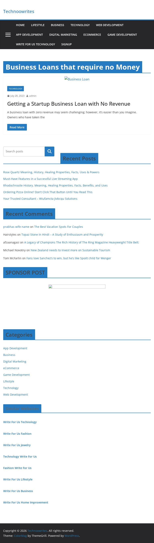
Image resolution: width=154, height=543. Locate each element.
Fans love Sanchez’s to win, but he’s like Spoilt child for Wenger (68, 258)
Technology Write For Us (20, 456)
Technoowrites (18, 11)
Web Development (110, 25)
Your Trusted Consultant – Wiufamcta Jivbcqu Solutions (40, 199)
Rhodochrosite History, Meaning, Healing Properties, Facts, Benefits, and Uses (55, 185)
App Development (29, 34)
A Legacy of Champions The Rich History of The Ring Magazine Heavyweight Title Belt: (81, 242)
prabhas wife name (16, 227)
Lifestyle (38, 25)
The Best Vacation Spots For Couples (58, 227)
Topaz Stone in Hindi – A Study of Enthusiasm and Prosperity (62, 234)
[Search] (49, 151)
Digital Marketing (63, 34)
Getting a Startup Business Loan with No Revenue (68, 103)
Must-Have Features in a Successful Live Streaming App (40, 179)
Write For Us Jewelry (17, 445)
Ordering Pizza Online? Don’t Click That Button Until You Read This (47, 192)
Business (57, 25)
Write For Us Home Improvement (25, 502)
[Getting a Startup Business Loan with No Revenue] (77, 79)
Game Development (122, 34)
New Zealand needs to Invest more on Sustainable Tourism (70, 250)
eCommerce (92, 34)
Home (20, 25)
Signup (66, 44)
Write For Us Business (18, 491)
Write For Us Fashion (17, 434)
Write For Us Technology (35, 44)
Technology (80, 25)
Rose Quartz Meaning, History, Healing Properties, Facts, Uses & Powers (51, 172)
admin (32, 95)
